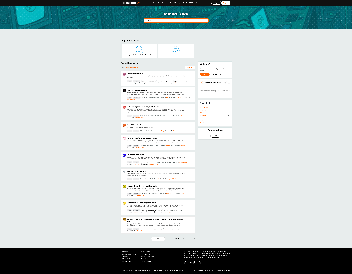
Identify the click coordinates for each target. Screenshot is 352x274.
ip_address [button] (176, 81)
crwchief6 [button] (167, 229)
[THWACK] (131, 3)
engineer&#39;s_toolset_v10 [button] (149, 81)
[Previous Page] (185, 238)
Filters (188, 67)
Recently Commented (132, 68)
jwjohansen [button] (169, 115)
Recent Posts (204, 110)
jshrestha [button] (168, 193)
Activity (202, 112)
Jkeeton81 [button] (168, 145)
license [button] (160, 210)
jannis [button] (157, 179)
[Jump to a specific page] (193, 238)
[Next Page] (191, 238)
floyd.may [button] (183, 115)
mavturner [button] (163, 83)
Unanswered (215, 115)
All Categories (204, 107)
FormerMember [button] (183, 162)
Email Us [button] (215, 136)
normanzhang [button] (160, 131)
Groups (202, 117)
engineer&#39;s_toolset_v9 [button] (165, 81)
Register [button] (215, 74)
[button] (124, 74)
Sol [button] (167, 97)
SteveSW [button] (180, 97)
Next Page (158, 239)
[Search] (211, 3)
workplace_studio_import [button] (147, 162)
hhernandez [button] (148, 83)
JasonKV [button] (150, 212)
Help (201, 120)
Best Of (202, 123)
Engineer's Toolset (180, 83)
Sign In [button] (205, 74)
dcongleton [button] (136, 212)
